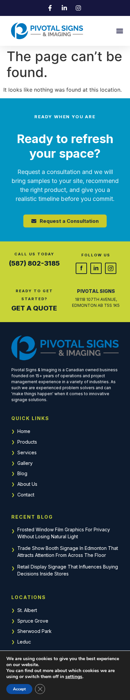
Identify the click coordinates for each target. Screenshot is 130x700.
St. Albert (27, 610)
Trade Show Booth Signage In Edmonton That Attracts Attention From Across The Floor (67, 551)
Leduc (24, 642)
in (96, 268)
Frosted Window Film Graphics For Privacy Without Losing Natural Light (63, 533)
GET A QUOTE (34, 308)
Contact (25, 494)
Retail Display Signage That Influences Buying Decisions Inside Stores (67, 570)
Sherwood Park (34, 631)
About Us (27, 484)
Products (27, 442)
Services (27, 452)
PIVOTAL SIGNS (96, 291)
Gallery (25, 463)
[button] (119, 31)
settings (73, 677)
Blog (22, 473)
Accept (19, 689)
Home (23, 431)
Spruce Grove (32, 621)
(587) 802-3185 (34, 263)
